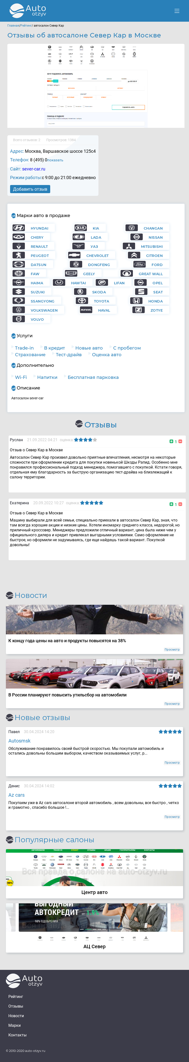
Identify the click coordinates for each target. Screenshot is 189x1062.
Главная (13, 25)
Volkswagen (44, 310)
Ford (157, 265)
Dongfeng (99, 265)
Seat (158, 292)
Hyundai (39, 228)
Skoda (99, 292)
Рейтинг (26, 25)
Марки (14, 1025)
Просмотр (172, 649)
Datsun (39, 265)
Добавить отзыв (30, 189)
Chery (37, 237)
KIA (96, 228)
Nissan (156, 237)
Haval (104, 310)
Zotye (157, 310)
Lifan (119, 283)
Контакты (17, 1035)
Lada (96, 237)
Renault (39, 246)
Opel (158, 283)
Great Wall (151, 274)
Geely (89, 274)
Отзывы (15, 1006)
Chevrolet (97, 255)
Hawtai (78, 283)
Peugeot (40, 255)
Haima (37, 283)
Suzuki (38, 292)
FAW (35, 274)
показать (55, 160)
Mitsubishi (152, 246)
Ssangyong (43, 301)
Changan (153, 228)
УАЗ (94, 246)
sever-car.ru (33, 168)
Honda (155, 301)
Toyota (101, 301)
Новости (16, 1015)
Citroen (154, 255)
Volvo (37, 319)
